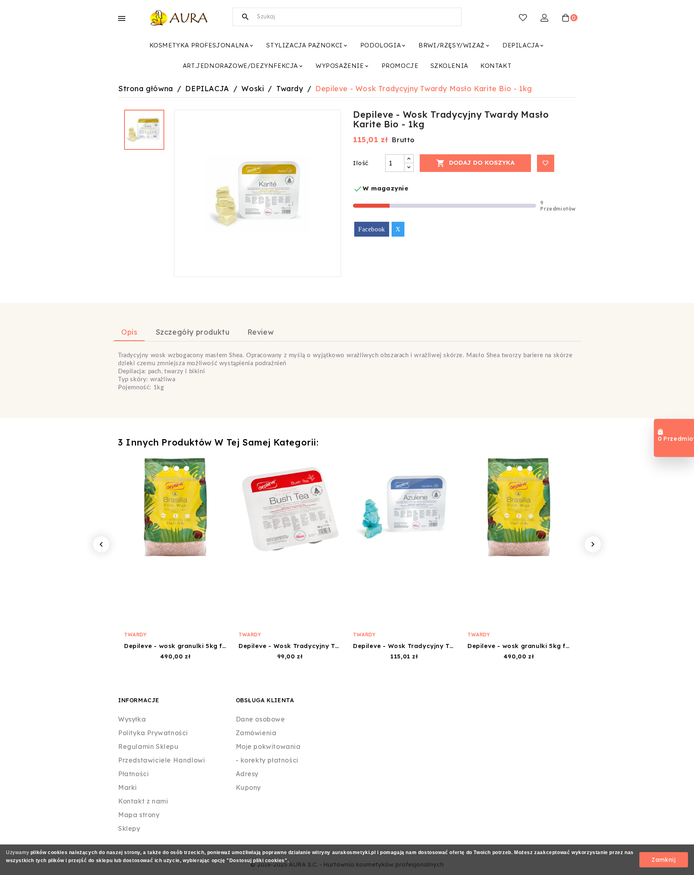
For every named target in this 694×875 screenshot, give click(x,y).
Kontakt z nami (143, 801)
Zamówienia (256, 733)
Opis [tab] (129, 332)
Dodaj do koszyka (475, 163)
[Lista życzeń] (523, 18)
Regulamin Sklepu (148, 746)
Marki (127, 787)
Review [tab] (260, 332)
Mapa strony (139, 815)
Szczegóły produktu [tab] (192, 332)
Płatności (133, 774)
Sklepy (129, 828)
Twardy (135, 635)
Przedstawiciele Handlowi (161, 760)
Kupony (248, 787)
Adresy (247, 774)
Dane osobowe (260, 719)
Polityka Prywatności (153, 733)
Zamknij (663, 859)
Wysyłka (132, 719)
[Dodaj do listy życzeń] (545, 163)
